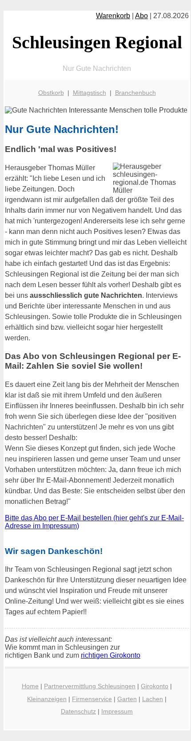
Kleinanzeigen (47, 698)
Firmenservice (92, 698)
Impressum (117, 711)
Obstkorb (51, 92)
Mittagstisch (89, 92)
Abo (141, 16)
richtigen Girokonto (110, 655)
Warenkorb (113, 16)
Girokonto (154, 686)
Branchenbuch (135, 92)
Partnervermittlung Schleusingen (89, 686)
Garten (127, 698)
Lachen (152, 698)
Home (30, 686)
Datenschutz (78, 711)
